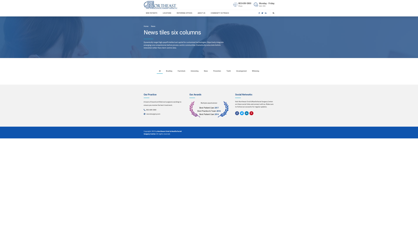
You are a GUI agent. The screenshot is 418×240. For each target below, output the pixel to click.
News (153, 26)
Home (146, 26)
